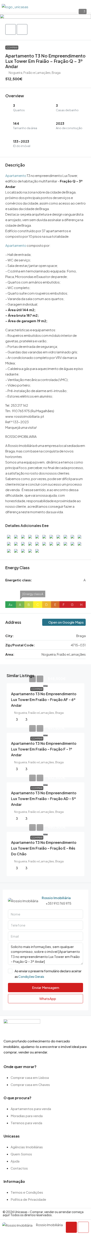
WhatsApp (47, 998)
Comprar (11, 47)
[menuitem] (85, 6)
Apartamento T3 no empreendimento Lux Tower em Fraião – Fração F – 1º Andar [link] (43, 749)
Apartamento (15, 175)
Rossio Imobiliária (56, 898)
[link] (45, 685)
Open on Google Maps (66, 622)
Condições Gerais (31, 976)
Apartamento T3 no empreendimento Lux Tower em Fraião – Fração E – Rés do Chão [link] (43, 848)
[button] (45, 16)
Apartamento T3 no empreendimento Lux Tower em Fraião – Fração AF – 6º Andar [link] (43, 699)
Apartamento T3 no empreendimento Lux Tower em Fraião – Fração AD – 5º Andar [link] (43, 799)
